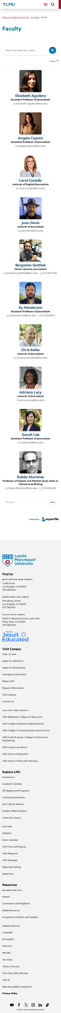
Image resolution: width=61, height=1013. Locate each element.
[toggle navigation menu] (45, 4)
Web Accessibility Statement (17, 986)
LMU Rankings (9, 860)
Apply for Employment (14, 667)
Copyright (7, 932)
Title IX (6, 979)
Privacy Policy (9, 993)
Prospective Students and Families (20, 917)
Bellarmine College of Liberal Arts (15, 17)
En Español (8, 939)
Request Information (13, 687)
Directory (7, 945)
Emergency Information (14, 674)
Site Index (7, 959)
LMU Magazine (10, 853)
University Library (11, 817)
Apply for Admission (12, 660)
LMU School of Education (15, 753)
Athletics (7, 833)
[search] (52, 4)
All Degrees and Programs (15, 790)
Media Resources (11, 910)
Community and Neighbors (16, 903)
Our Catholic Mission (13, 804)
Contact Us (8, 701)
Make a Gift (8, 681)
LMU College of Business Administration (23, 723)
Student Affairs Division (14, 810)
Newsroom (7, 873)
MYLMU (6, 952)
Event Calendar (10, 839)
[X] (26, 1004)
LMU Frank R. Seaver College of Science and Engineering (25, 738)
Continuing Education (13, 797)
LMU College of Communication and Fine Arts (26, 730)
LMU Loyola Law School (14, 747)
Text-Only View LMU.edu (15, 973)
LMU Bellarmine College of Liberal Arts (22, 716)
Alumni (6, 896)
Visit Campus (9, 694)
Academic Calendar (12, 783)
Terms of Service (10, 966)
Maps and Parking (11, 866)
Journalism (35, 17)
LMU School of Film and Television (20, 760)
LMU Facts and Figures (14, 846)
